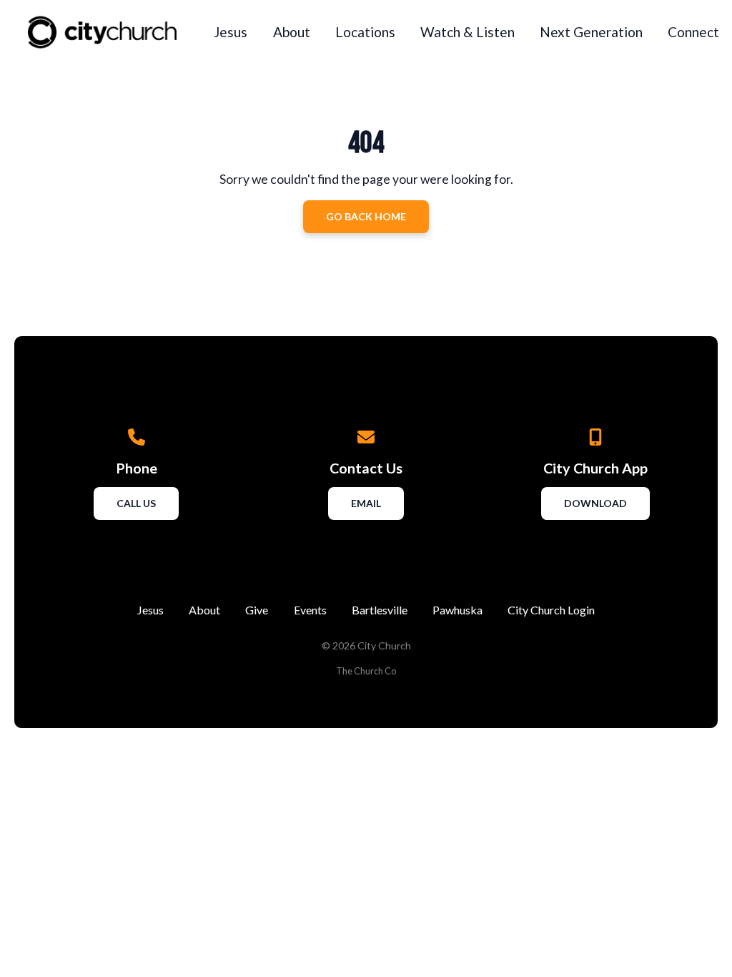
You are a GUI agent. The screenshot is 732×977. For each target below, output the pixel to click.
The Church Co (366, 671)
